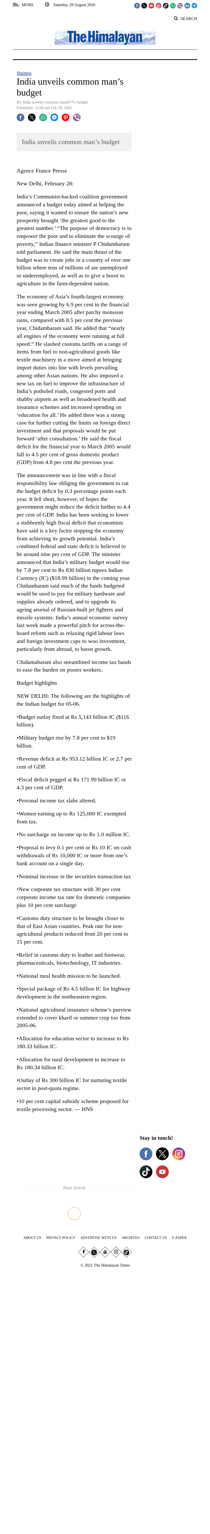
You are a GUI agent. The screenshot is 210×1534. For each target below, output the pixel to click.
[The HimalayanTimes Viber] (180, 5)
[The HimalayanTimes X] (144, 5)
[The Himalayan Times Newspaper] (105, 37)
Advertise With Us (98, 1238)
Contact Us (156, 1238)
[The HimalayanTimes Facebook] (137, 5)
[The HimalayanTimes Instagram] (158, 5)
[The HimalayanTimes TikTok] (166, 5)
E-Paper (179, 1238)
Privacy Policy (60, 1238)
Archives (131, 1238)
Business (24, 73)
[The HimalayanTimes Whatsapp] (173, 5)
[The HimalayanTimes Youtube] (151, 5)
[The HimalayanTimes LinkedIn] (187, 5)
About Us (32, 1238)
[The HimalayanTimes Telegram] (194, 5)
